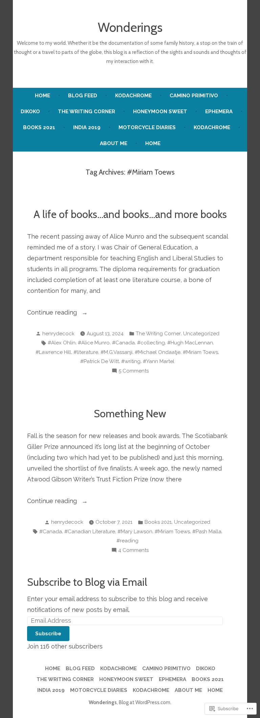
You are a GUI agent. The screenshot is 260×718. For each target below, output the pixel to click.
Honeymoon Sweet (160, 111)
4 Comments (133, 551)
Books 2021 (39, 127)
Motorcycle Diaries (147, 127)
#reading (127, 541)
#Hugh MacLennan (190, 343)
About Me (113, 143)
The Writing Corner (86, 111)
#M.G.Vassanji (116, 352)
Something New (130, 413)
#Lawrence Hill (53, 352)
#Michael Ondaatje (157, 352)
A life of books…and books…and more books (130, 214)
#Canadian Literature (89, 531)
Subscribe (48, 634)
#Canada (123, 343)
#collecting (151, 343)
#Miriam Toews (200, 352)
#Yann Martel (158, 361)
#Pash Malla (206, 531)
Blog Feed (82, 96)
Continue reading (53, 313)
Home (42, 96)
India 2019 (87, 127)
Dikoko (30, 111)
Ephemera (219, 111)
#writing (130, 361)
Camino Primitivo (194, 96)
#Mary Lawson (134, 531)
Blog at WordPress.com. (145, 702)
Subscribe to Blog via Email (87, 582)
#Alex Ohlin (61, 343)
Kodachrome (133, 96)
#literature (85, 352)
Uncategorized (201, 334)
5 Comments (133, 371)
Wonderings (130, 27)
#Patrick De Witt (99, 361)
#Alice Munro (94, 343)
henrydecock (58, 334)
